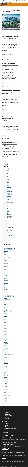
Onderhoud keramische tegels (6, 303)
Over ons (7, 412)
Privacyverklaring (9, 415)
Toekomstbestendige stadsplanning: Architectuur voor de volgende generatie (10, 65)
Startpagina (7, 414)
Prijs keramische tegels (6, 321)
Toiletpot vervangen (14, 455)
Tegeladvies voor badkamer (14, 452)
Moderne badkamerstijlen (16, 444)
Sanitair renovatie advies (5, 330)
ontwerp (7, 311)
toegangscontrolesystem (8, 354)
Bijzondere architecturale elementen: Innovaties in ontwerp (9, 118)
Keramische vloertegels (20, 440)
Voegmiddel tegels (10, 461)
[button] (2, 5)
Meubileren (9, 230)
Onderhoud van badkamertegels (14, 446)
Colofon (7, 417)
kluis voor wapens (5, 292)
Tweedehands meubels (10, 458)
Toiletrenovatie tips (21, 455)
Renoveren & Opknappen (11, 428)
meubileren (9, 296)
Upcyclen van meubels (18, 458)
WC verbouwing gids (6, 399)
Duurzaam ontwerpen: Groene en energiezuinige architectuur (11, 91)
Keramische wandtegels (6, 442)
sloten (5, 334)
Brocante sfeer (12, 437)
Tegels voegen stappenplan (6, 347)
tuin (6, 362)
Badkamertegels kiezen (6, 437)
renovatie (5, 323)
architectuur (9, 249)
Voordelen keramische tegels (6, 391)
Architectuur (5, 32)
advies (5, 246)
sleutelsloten (4, 452)
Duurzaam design (19, 437)
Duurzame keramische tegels (6, 268)
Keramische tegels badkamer (6, 282)
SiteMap (7, 418)
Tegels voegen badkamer (6, 342)
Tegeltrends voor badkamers (21, 453)
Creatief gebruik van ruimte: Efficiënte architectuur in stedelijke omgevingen (10, 144)
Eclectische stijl (11, 439)
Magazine (9, 229)
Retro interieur (10, 450)
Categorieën (13, 9)
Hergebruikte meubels (18, 439)
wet (4, 401)
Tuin (8, 236)
